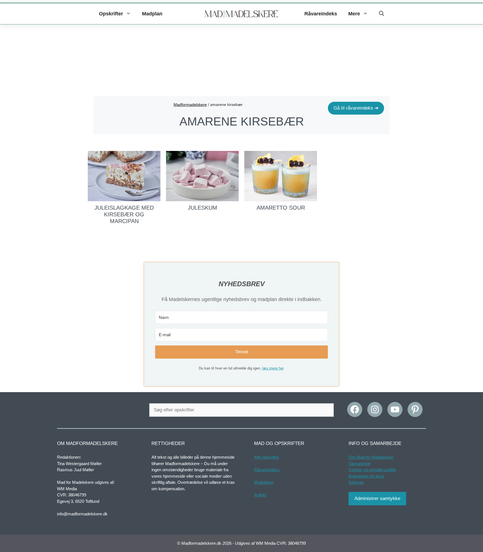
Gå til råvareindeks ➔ (355, 108)
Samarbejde (360, 463)
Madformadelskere (190, 104)
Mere (354, 13)
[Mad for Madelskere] (241, 14)
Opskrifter (111, 13)
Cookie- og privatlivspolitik (372, 469)
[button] (381, 14)
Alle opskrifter (266, 457)
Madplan (152, 13)
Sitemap (356, 482)
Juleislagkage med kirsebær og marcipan (124, 214)
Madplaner (263, 482)
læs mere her (272, 368)
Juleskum (202, 208)
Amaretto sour (281, 208)
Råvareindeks (320, 13)
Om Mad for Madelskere (371, 457)
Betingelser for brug (366, 476)
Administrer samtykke (377, 498)
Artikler (260, 494)
